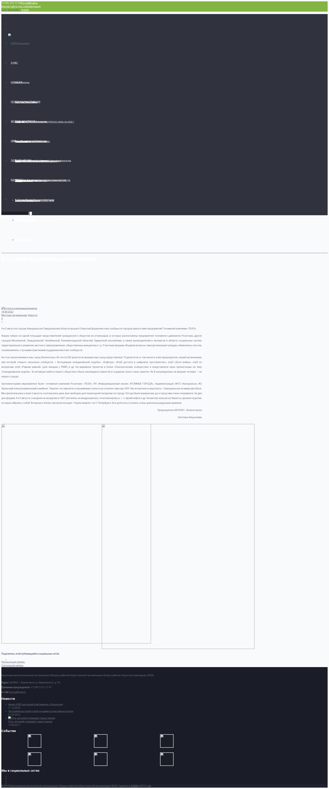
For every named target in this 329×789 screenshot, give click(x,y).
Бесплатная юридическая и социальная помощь (39, 220)
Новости (16, 82)
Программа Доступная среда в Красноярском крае (40, 180)
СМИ (13, 141)
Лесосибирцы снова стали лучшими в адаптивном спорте (40, 711)
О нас (14, 62)
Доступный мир (21, 160)
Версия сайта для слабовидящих (21, 6)
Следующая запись (12, 665)
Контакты (17, 180)
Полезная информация (25, 102)
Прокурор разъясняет (25, 240)
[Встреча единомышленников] (76, 642)
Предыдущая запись (13, 662)
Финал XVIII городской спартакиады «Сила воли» (35, 704)
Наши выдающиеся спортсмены (31, 141)
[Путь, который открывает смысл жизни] (31, 718)
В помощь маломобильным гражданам (34, 200)
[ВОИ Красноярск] (19, 43)
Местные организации (14, 315)
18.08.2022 (7, 311)
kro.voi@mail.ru (29, 3)
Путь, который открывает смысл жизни (30, 721)
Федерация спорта (23, 121)
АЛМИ (134, 786)
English (25, 9)
